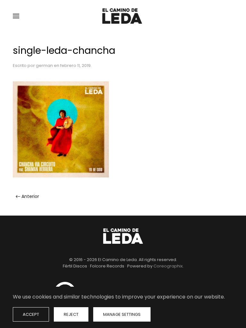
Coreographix (168, 266)
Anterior (30, 196)
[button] (16, 16)
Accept (31, 314)
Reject (71, 314)
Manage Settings (122, 314)
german (44, 65)
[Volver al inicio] (123, 16)
